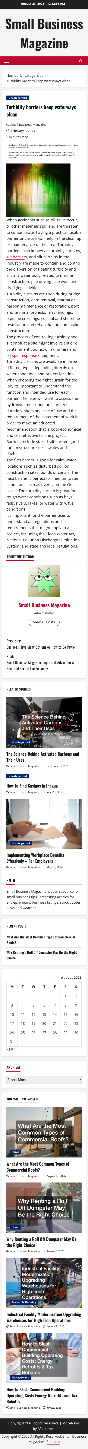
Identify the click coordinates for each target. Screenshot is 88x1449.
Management (20, 1377)
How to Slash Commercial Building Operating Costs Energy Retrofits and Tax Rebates (41, 1395)
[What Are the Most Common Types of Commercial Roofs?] (44, 1132)
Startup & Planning (24, 1302)
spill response (24, 355)
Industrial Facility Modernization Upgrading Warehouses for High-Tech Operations (43, 1317)
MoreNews (71, 1423)
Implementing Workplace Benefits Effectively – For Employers (35, 858)
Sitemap (53, 1441)
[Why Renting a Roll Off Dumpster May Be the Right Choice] (44, 1207)
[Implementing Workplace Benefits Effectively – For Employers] (44, 824)
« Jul (9, 1049)
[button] (6, 60)
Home (15, 1152)
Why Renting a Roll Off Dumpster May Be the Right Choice (41, 1242)
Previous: (41, 644)
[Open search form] (80, 61)
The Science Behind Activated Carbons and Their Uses (42, 757)
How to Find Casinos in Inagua (32, 785)
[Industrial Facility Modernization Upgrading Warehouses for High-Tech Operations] (44, 1283)
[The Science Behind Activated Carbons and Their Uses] (44, 722)
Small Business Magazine (44, 33)
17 (12, 1023)
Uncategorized (18, 98)
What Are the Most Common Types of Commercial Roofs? (37, 1166)
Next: (40, 662)
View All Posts (44, 622)
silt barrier (15, 256)
